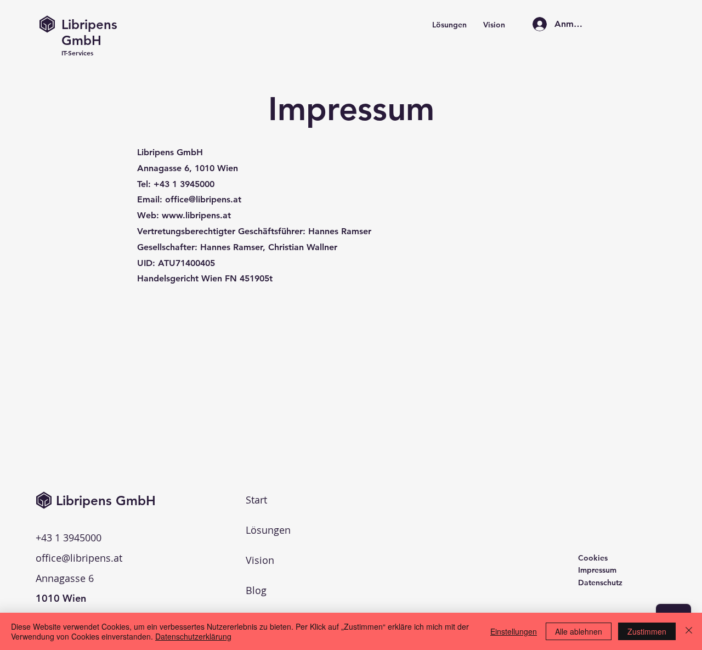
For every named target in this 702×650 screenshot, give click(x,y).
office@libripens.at (203, 199)
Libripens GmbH (89, 32)
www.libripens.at (196, 215)
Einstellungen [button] (513, 631)
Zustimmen (646, 631)
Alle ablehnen (578, 631)
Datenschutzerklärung (193, 636)
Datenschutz (600, 582)
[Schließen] (688, 631)
